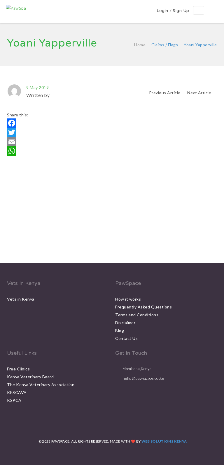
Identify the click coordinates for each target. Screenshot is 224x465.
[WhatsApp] (112, 151)
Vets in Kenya (20, 299)
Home (140, 44)
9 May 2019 (37, 87)
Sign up (181, 10)
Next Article (199, 92)
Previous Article (165, 92)
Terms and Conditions (136, 314)
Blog (119, 330)
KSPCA (14, 400)
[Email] (112, 141)
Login (162, 10)
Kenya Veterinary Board (30, 376)
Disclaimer (125, 322)
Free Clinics (18, 368)
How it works (128, 299)
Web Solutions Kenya (164, 441)
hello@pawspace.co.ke (143, 378)
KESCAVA (17, 392)
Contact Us (126, 338)
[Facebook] (112, 123)
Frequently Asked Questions (143, 306)
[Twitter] (112, 132)
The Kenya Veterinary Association (40, 384)
